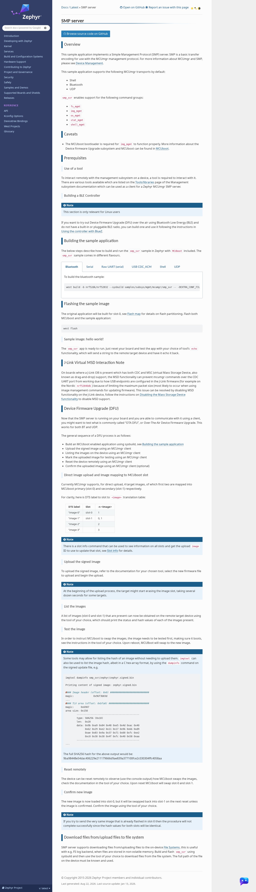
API (6, 110)
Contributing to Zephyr (17, 67)
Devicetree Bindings (16, 121)
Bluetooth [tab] (71, 266)
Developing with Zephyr (18, 41)
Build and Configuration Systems (23, 56)
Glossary (9, 131)
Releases (9, 97)
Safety (7, 82)
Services (9, 51)
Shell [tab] (163, 266)
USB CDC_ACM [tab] (142, 266)
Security (8, 77)
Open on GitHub (133, 7)
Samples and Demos (16, 87)
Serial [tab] (89, 266)
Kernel (8, 46)
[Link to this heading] (86, 21)
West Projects (12, 126)
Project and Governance (18, 72)
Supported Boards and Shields (22, 92)
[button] (45, 28)
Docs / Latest (69, 7)
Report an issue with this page (168, 7)
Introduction (11, 36)
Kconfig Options (13, 116)
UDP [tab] (177, 266)
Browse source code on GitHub (87, 34)
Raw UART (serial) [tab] (112, 266)
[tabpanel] (132, 285)
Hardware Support (15, 61)
